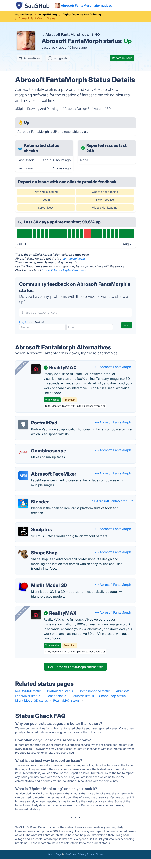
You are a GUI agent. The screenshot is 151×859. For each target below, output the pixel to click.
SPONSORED (21, 366)
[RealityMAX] (36, 369)
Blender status (55, 696)
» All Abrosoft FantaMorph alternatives (75, 667)
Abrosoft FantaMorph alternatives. (64, 270)
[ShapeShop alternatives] (23, 554)
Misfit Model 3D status (31, 700)
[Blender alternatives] (23, 503)
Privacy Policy (86, 854)
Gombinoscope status (94, 691)
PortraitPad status (60, 691)
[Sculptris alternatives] (23, 531)
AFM (23, 475)
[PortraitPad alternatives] (23, 424)
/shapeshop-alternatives (36, 548)
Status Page (55, 854)
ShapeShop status (112, 696)
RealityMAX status (28, 691)
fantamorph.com (74, 258)
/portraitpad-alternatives (36, 418)
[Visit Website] (131, 501)
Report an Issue (122, 58)
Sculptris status (83, 696)
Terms (99, 854)
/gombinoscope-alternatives (39, 446)
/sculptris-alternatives (34, 525)
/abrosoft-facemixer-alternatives (42, 469)
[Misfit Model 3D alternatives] (23, 587)
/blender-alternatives (33, 497)
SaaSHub (70, 854)
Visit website (52, 399)
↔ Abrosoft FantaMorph (113, 367)
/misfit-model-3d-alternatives (40, 581)
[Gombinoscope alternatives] (23, 452)
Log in (23, 322)
